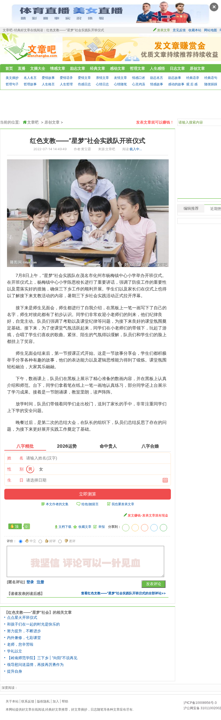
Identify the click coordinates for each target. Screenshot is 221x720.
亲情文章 (102, 78)
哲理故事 (30, 84)
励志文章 (77, 68)
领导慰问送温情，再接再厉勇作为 (35, 664)
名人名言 (30, 78)
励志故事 (174, 78)
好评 (52, 541)
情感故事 (156, 84)
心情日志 (102, 84)
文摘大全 (37, 68)
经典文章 (97, 68)
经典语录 (192, 78)
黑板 (114, 307)
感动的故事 (176, 84)
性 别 (15, 469)
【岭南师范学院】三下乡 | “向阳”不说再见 (42, 658)
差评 (72, 541)
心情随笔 (120, 84)
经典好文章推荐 (56, 709)
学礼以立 (14, 651)
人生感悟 (157, 68)
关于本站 (12, 701)
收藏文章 (84, 527)
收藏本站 (194, 30)
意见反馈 (179, 30)
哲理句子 (12, 84)
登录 (30, 582)
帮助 (65, 701)
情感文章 (57, 68)
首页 (9, 68)
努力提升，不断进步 (24, 631)
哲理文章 (137, 68)
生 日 (15, 480)
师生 (37, 307)
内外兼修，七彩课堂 (24, 637)
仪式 (157, 275)
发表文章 (163, 30)
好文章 (27, 709)
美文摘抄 (12, 78)
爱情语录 (66, 78)
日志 (94, 709)
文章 (116, 709)
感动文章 (117, 68)
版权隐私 (43, 701)
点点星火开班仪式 (22, 617)
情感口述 (138, 78)
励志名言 (156, 78)
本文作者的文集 (57, 504)
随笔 (100, 709)
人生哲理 (66, 84)
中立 (33, 541)
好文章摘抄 (79, 709)
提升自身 (14, 671)
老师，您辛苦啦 (20, 644)
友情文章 (120, 78)
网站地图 (210, 30)
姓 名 (15, 458)
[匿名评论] (16, 582)
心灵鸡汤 (138, 84)
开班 (149, 275)
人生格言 (48, 84)
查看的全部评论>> (123, 593)
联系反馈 (27, 701)
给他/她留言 (90, 504)
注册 (40, 582)
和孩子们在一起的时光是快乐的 (33, 624)
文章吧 (31, 51)
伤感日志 (84, 84)
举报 (101, 527)
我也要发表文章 (123, 504)
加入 (56, 701)
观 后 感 (192, 84)
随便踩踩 (210, 84)
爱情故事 (48, 78)
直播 (21, 68)
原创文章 (197, 68)
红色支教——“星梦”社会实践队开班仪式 (87, 141)
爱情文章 (84, 78)
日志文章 (177, 68)
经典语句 (210, 78)
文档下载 (64, 527)
